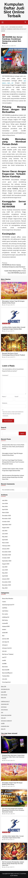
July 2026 (4, 500)
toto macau (4, 694)
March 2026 (5, 512)
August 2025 (5, 527)
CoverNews (23, 873)
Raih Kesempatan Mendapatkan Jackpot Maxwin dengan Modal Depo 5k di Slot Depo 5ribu (13, 477)
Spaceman (5, 666)
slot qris (4, 651)
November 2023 (6, 585)
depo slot (3, 697)
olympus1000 (5, 626)
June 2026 (5, 503)
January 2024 (5, 579)
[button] (2, 22)
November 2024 (6, 554)
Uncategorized (6, 682)
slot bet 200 (5, 638)
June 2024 (5, 570)
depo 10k (3, 686)
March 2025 (5, 542)
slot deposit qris (5, 689)
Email (17, 396)
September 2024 (6, 560)
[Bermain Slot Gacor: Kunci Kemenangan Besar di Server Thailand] (14, 342)
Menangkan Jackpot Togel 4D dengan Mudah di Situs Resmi (12, 454)
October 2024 (6, 557)
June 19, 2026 (10, 357)
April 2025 (5, 539)
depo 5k (3, 729)
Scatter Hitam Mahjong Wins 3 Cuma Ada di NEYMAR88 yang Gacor (15, 270)
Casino (4, 601)
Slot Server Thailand (7, 654)
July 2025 (4, 530)
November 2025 (6, 518)
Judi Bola (4, 607)
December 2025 (6, 515)
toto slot (4, 679)
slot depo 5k (5, 642)
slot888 (4, 663)
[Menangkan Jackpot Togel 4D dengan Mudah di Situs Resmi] (14, 290)
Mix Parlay (5, 323)
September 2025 (6, 524)
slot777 (4, 657)
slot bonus (4, 707)
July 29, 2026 (10, 760)
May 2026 (5, 506)
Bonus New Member (7, 598)
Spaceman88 (5, 669)
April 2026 (5, 509)
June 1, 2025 (10, 45)
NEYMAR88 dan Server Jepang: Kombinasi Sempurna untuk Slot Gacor (13, 265)
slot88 (4, 660)
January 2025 (5, 548)
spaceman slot (5, 704)
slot (2, 712)
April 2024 (5, 576)
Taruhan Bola (5, 676)
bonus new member (6, 715)
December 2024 (6, 551)
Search (3, 427)
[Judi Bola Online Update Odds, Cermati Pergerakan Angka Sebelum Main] (14, 316)
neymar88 (5, 623)
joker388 (3, 692)
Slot (3, 34)
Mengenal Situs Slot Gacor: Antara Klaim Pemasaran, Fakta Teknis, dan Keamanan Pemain (13, 446)
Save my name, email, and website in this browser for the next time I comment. (13, 413)
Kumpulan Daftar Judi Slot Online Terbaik (14, 10)
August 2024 (5, 563)
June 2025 (5, 533)
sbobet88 (4, 632)
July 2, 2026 (9, 867)
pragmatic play (5, 726)
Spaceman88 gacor (7, 672)
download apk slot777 (8, 604)
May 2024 (5, 573)
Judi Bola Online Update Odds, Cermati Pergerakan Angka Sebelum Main (12, 469)
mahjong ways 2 (5, 701)
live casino (5, 614)
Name (4, 396)
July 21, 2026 (10, 813)
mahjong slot (5, 617)
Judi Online (5, 611)
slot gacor (5, 645)
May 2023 (5, 588)
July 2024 (4, 567)
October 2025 (6, 521)
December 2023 (6, 582)
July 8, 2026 (9, 839)
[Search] (25, 22)
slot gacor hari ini (7, 648)
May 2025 (5, 536)
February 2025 (6, 545)
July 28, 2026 (10, 304)
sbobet (4, 629)
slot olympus (4, 709)
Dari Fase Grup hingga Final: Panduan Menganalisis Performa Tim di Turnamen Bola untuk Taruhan (13, 461)
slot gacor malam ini (6, 720)
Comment (5, 375)
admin (5, 45)
